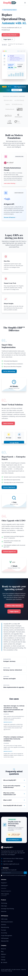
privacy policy (23, 875)
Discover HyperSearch (9, 487)
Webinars (3, 954)
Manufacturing (5, 927)
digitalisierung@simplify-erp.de (11, 864)
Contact (3, 957)
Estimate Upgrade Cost (9, 551)
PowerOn (4, 883)
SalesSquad (4, 885)
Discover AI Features (9, 217)
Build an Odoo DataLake (10, 35)
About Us (3, 948)
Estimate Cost (16, 90)
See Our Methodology (9, 371)
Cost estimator (4, 895)
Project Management (6, 935)
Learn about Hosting (9, 183)
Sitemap (3, 959)
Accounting (4, 933)
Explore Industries (8, 423)
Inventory (3, 924)
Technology (4, 903)
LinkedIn (5, 962)
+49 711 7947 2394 (8, 861)
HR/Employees (5, 938)
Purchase (3, 930)
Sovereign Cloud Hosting (7, 908)
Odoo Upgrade (5, 894)
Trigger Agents (7, 39)
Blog (2, 951)
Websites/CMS (4, 941)
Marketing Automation (7, 922)
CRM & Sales (4, 919)
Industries (3, 911)
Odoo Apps (4, 906)
